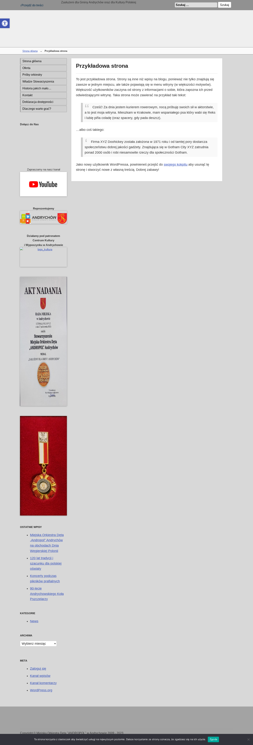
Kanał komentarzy (43, 683)
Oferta (26, 68)
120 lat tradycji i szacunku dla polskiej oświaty (45, 563)
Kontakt (27, 95)
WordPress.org (41, 690)
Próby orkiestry (32, 74)
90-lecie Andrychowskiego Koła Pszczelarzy (47, 594)
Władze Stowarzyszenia (38, 81)
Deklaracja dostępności (37, 101)
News (34, 621)
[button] (5, 23)
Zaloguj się (38, 668)
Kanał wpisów (40, 676)
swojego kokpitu (175, 164)
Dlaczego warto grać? (36, 108)
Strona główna (30, 51)
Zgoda (213, 739)
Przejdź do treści (32, 5)
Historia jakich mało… (36, 88)
